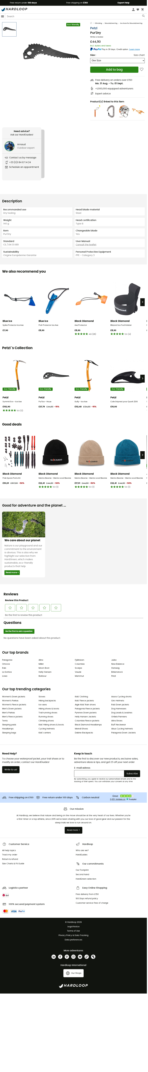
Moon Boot (44, 668)
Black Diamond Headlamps (88, 725)
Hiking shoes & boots (49, 709)
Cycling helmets (47, 729)
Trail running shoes (48, 713)
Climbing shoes (46, 721)
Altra (41, 660)
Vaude (78, 672)
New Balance (117, 664)
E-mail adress (82, 768)
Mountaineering (111, 23)
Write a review (96, 37)
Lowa (4, 676)
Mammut (79, 676)
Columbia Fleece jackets (87, 721)
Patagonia (7, 660)
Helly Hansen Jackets (85, 717)
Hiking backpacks (47, 701)
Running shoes (46, 717)
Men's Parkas (8, 713)
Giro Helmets (117, 701)
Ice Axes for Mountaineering (131, 23)
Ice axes (43, 705)
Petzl (93, 28)
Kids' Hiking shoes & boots (51, 725)
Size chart (139, 55)
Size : (93, 55)
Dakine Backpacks (84, 733)
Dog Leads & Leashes (121, 713)
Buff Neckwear (118, 725)
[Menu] (2, 16)
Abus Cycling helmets (122, 729)
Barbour (42, 676)
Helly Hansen (45, 672)
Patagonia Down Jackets (123, 733)
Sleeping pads (9, 725)
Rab (4, 668)
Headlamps (7, 729)
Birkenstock (117, 672)
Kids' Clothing (81, 697)
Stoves (42, 697)
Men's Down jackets (12, 709)
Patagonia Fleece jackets (87, 709)
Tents (5, 721)
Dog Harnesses (118, 709)
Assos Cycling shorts (121, 697)
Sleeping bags (9, 733)
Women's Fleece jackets (14, 705)
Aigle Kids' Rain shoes (85, 705)
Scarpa (78, 668)
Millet (41, 664)
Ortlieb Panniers (119, 717)
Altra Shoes (116, 721)
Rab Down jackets (120, 705)
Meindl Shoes (81, 729)
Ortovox (6, 664)
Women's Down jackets (13, 697)
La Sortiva (7, 672)
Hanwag (115, 668)
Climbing (98, 23)
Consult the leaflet (86, 245)
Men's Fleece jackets (12, 717)
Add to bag (114, 69)
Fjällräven (79, 660)
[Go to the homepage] (92, 23)
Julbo (114, 660)
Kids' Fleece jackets (84, 701)
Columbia (79, 664)
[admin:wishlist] (141, 70)
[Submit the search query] (143, 16)
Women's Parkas (10, 701)
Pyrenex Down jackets (86, 713)
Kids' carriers (45, 733)
